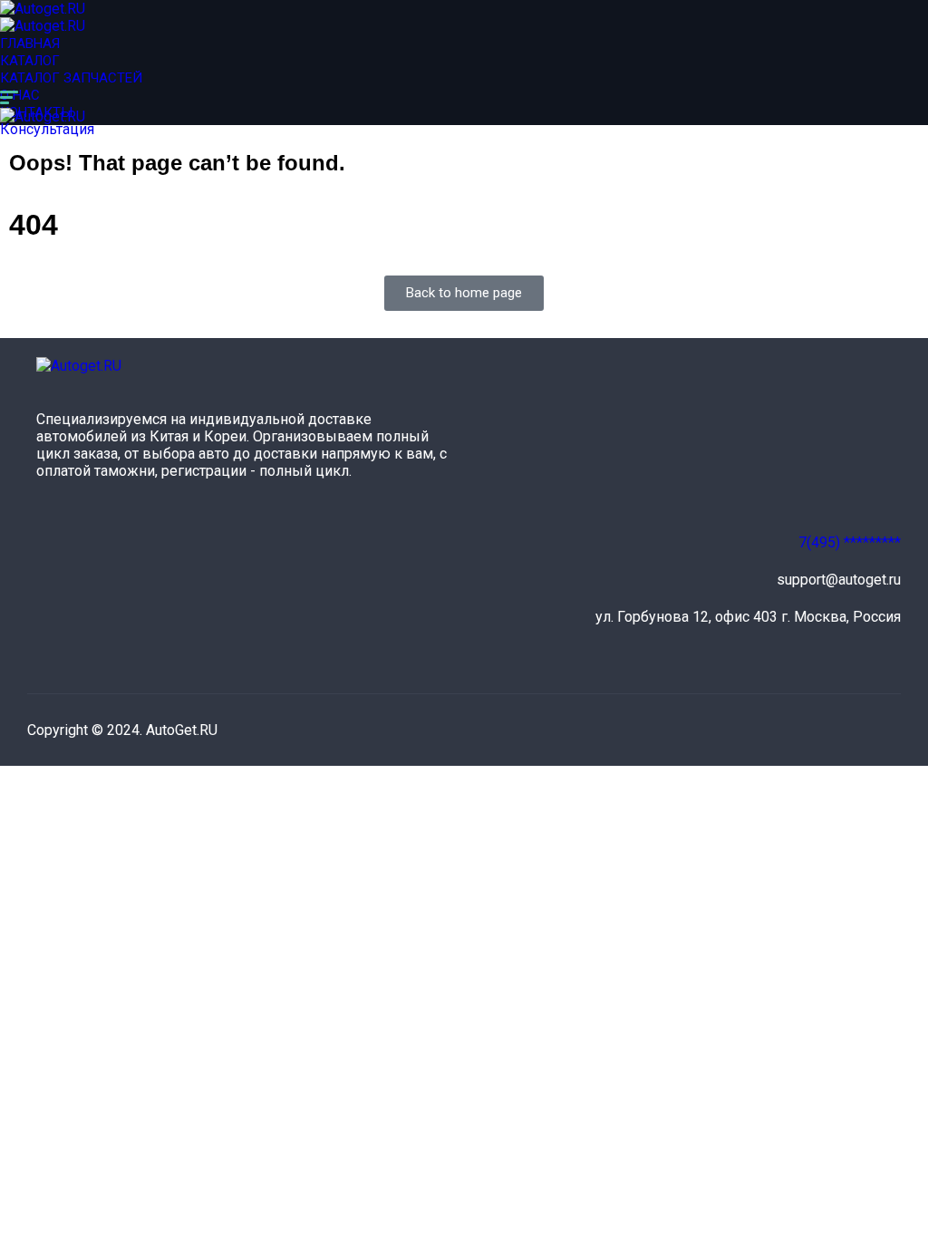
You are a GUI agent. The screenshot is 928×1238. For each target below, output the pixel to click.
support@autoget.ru (839, 579)
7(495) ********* (849, 542)
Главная (30, 43)
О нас (20, 95)
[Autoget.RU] (42, 8)
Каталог (30, 61)
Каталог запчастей (71, 78)
